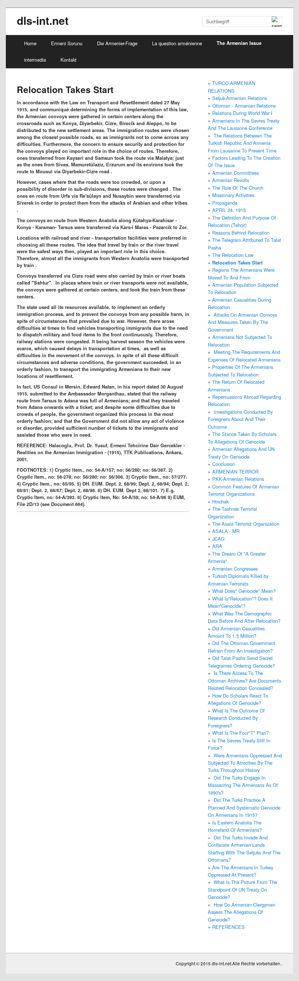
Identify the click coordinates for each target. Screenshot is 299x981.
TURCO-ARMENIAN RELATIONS (231, 87)
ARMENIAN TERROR (235, 471)
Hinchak (220, 501)
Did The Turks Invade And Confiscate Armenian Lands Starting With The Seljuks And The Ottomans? (244, 848)
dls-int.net (43, 20)
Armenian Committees (235, 172)
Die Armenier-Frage (117, 43)
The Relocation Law (232, 254)
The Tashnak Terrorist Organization (232, 512)
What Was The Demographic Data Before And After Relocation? (244, 617)
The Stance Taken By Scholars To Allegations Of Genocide (242, 437)
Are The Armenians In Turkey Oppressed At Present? (240, 871)
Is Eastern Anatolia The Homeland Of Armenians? (235, 826)
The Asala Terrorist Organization (245, 523)
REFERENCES (228, 926)
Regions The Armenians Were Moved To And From (241, 273)
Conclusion (223, 463)
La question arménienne (177, 43)
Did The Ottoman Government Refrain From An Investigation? (241, 647)
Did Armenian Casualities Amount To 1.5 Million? (236, 632)
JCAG (218, 538)
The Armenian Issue (239, 43)
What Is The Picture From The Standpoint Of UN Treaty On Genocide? (242, 889)
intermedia (35, 59)
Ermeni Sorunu (66, 43)
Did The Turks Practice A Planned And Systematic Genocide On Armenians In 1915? (244, 807)
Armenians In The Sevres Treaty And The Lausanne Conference (243, 124)
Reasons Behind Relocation (240, 232)
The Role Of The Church (237, 187)
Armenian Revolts (230, 180)
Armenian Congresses (235, 568)
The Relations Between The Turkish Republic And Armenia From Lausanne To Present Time (242, 143)
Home (30, 43)
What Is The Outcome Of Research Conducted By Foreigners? (236, 718)
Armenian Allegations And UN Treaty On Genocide (241, 452)
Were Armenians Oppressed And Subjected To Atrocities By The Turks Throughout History (245, 763)
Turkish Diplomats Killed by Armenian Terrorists (238, 579)
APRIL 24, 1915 (229, 209)
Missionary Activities (233, 195)
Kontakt (69, 59)
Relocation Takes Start (237, 262)
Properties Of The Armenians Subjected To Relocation (240, 370)
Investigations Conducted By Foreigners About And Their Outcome (240, 419)
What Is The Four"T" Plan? (240, 732)
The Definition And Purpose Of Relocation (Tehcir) (242, 221)
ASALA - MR (226, 531)
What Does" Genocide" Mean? (244, 590)
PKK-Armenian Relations (238, 478)
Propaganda (224, 202)
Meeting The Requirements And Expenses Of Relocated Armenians (244, 355)
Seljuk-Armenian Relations (239, 97)
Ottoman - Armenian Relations (244, 105)
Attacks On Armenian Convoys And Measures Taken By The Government (242, 322)
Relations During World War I (242, 112)
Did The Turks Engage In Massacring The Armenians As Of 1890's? (243, 785)
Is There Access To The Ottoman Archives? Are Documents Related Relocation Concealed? (244, 680)
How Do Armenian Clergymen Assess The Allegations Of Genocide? (241, 912)
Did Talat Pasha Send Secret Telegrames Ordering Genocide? (241, 661)
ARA (217, 545)
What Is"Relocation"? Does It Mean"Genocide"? (240, 602)
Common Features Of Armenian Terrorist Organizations (243, 490)
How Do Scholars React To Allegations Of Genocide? (238, 699)
